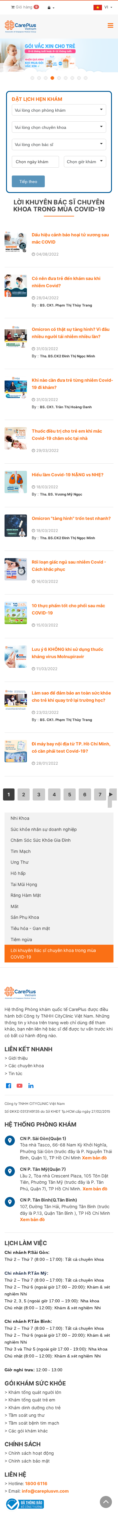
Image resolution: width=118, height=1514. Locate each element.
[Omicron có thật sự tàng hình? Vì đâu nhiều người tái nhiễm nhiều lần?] (18, 336)
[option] (59, 55)
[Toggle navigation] (110, 25)
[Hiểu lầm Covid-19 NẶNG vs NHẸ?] (18, 482)
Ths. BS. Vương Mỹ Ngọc (61, 494)
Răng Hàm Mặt (26, 895)
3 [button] (46, 78)
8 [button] (79, 78)
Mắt (14, 906)
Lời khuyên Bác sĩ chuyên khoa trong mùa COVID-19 (53, 953)
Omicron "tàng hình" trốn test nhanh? (71, 518)
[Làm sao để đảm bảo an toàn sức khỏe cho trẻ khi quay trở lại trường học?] (18, 700)
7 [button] (72, 78)
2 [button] (39, 78)
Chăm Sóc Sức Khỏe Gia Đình (41, 840)
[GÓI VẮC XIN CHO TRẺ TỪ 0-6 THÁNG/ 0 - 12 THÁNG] (59, 55)
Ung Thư (19, 862)
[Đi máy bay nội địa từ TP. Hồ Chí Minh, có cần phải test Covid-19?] (18, 751)
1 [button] (32, 78)
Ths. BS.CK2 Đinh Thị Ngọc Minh (67, 356)
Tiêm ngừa (21, 939)
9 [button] (85, 78)
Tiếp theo (28, 181)
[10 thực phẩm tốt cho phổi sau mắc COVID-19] (18, 613)
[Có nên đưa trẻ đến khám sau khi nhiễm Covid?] (18, 286)
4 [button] (52, 78)
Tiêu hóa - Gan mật (30, 928)
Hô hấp (18, 873)
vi (106, 7)
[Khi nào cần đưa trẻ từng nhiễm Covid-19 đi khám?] (18, 387)
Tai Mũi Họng (24, 884)
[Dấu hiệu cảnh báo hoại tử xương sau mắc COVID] (18, 242)
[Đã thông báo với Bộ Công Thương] (24, 1503)
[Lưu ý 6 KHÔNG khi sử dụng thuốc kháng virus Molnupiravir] (18, 656)
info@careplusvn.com (45, 1491)
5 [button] (59, 78)
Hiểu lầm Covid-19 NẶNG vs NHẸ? (67, 474)
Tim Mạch (21, 851)
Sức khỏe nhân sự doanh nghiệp (44, 829)
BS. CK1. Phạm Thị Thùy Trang (66, 305)
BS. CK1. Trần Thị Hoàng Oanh (66, 407)
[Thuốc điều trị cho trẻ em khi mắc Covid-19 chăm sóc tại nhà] (18, 438)
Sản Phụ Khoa (25, 917)
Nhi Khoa (20, 818)
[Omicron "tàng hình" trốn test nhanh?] (18, 526)
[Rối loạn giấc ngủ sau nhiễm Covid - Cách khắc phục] (18, 569)
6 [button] (65, 78)
